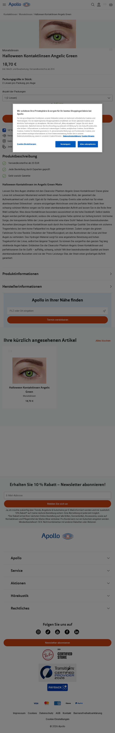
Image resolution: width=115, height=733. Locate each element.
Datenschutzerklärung (72, 136)
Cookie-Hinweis (88, 136)
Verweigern (65, 144)
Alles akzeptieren (88, 144)
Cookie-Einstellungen (26, 144)
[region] (57, 128)
